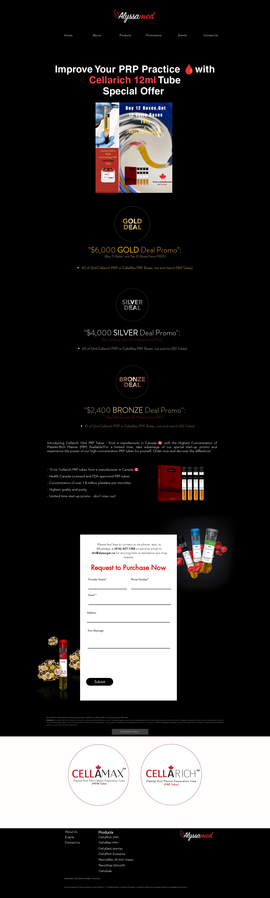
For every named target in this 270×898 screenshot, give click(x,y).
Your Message (95, 630)
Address (91, 612)
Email (91, 595)
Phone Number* (140, 579)
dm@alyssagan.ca (103, 553)
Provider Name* (97, 579)
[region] (98, 775)
